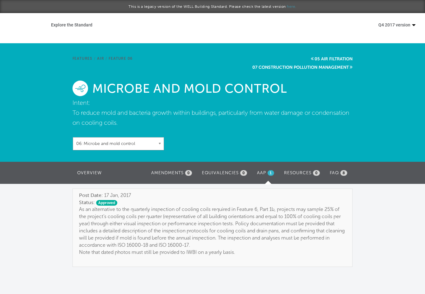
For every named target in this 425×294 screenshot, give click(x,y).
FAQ (337, 172)
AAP (267, 174)
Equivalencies (223, 172)
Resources (301, 172)
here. (292, 6)
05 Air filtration (334, 59)
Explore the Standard (71, 25)
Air (100, 58)
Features (82, 58)
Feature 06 (120, 58)
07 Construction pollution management (300, 67)
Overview (89, 172)
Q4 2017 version (394, 25)
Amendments (170, 172)
